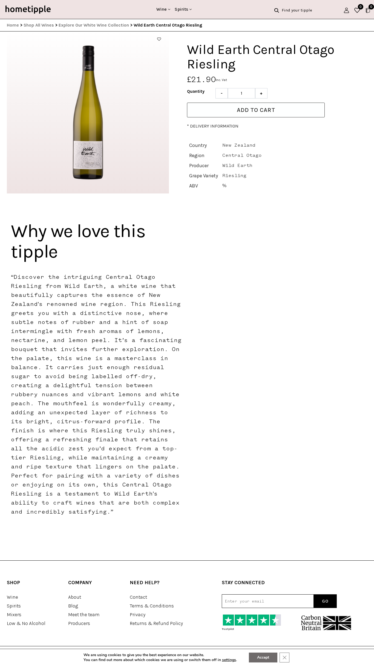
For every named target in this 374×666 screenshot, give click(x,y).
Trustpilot (228, 629)
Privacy (137, 614)
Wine (162, 9)
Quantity (196, 91)
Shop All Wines (39, 25)
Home (13, 25)
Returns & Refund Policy (156, 623)
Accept (263, 657)
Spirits (182, 9)
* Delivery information (212, 126)
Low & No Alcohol (26, 623)
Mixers (14, 614)
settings (229, 660)
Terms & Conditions (152, 606)
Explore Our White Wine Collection (94, 25)
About (74, 597)
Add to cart (256, 110)
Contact (138, 597)
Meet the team (84, 614)
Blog (73, 606)
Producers (79, 623)
